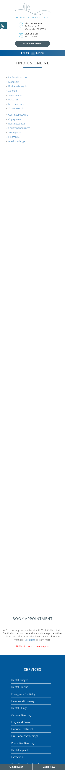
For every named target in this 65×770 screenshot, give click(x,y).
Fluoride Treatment (22, 729)
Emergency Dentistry (23, 694)
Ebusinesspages (16, 123)
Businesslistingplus (18, 86)
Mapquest (13, 81)
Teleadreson (14, 95)
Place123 (13, 99)
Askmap (12, 90)
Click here (30, 639)
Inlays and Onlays (21, 722)
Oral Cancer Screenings (24, 736)
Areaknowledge (16, 141)
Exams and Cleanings (23, 701)
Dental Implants (20, 750)
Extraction (17, 757)
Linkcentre (14, 137)
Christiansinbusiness (19, 128)
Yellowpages (14, 132)
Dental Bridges (19, 680)
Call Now (17, 766)
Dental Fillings (19, 708)
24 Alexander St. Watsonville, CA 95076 (35, 28)
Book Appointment (32, 43)
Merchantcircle (16, 104)
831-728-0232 (31, 36)
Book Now (49, 766)
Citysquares (14, 119)
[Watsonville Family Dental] (32, 10)
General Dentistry (21, 715)
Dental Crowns (19, 687)
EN (23, 53)
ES (27, 53)
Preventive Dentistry (23, 743)
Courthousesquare (18, 114)
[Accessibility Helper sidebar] (3, 25)
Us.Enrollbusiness (17, 77)
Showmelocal (15, 108)
